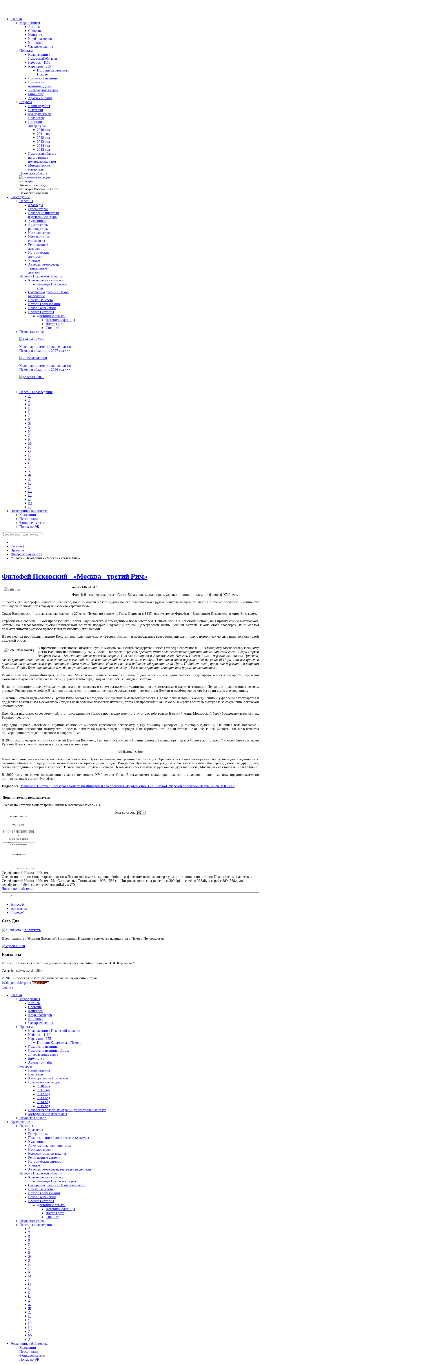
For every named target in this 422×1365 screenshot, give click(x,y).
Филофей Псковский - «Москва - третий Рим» (74, 576)
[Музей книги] (13, 946)
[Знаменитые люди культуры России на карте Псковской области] (39, 181)
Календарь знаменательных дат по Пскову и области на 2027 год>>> (45, 348)
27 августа (32, 930)
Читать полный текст (18, 888)
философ (17, 904)
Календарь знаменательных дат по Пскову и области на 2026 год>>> (45, 367)
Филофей (18, 912)
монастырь (19, 908)
